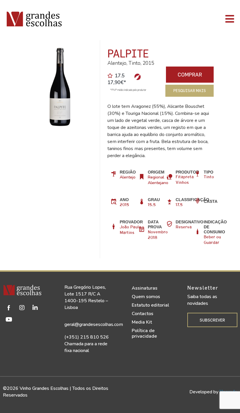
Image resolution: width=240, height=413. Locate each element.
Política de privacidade (144, 333)
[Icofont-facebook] (9, 308)
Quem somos (146, 296)
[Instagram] (22, 308)
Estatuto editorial (150, 305)
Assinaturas (144, 288)
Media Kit (142, 322)
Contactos (142, 313)
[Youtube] (9, 319)
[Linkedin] (35, 308)
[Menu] (169, 19)
